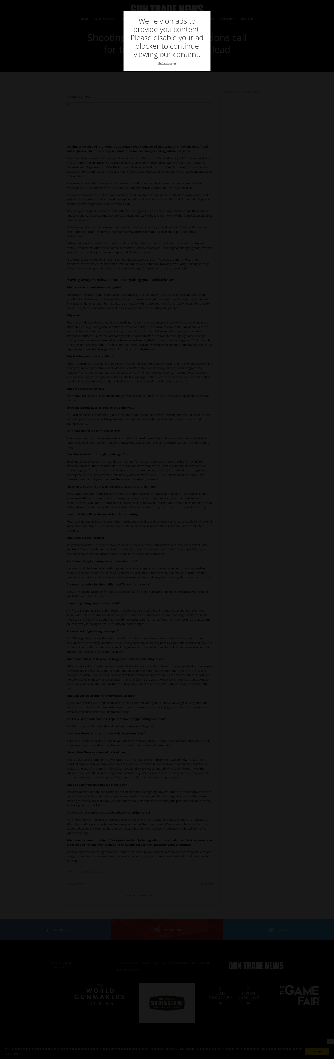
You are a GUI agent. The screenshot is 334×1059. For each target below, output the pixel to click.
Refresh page (167, 63)
